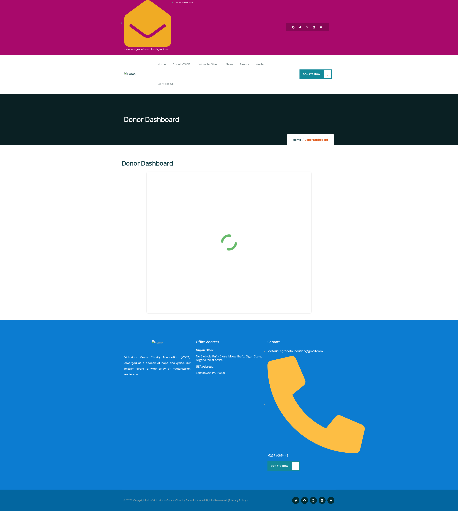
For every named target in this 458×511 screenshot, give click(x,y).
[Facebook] (293, 27)
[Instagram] (307, 27)
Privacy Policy (238, 500)
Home (297, 140)
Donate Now (312, 74)
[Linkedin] (314, 27)
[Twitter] (300, 27)
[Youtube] (321, 27)
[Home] (130, 74)
